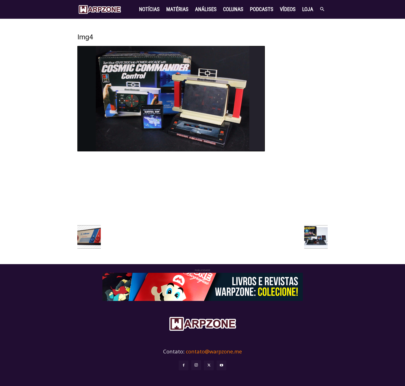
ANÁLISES (206, 9)
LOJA (307, 9)
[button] (322, 9)
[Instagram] (196, 365)
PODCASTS (261, 9)
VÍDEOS (288, 9)
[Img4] (171, 150)
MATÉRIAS (177, 9)
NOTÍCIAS (149, 9)
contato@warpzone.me (214, 351)
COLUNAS (233, 9)
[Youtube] (221, 365)
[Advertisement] (202, 188)
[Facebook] (183, 365)
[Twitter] (209, 365)
